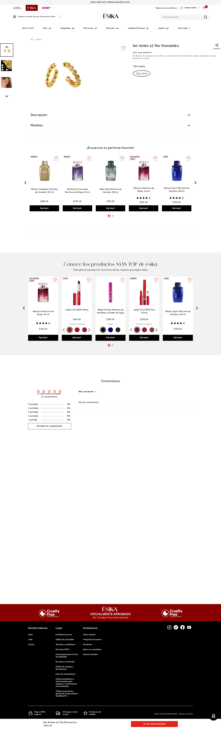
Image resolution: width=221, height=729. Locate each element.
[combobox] (185, 16)
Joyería (38, 39)
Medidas (37, 125)
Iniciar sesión (190, 8)
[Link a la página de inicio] (32, 39)
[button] (141, 73)
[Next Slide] (196, 183)
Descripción (39, 115)
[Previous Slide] (25, 183)
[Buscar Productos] (205, 17)
